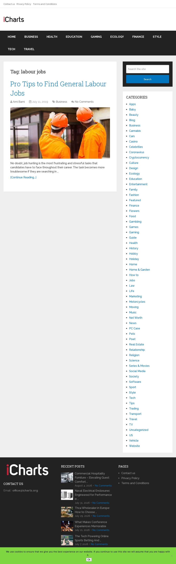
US (131, 435)
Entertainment (138, 184)
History (133, 248)
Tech (11, 49)
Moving (134, 307)
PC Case (134, 328)
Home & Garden (139, 269)
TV (131, 424)
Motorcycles (137, 301)
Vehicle (134, 440)
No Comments (84, 101)
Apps (132, 104)
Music (132, 312)
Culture (133, 163)
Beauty (133, 114)
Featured (135, 200)
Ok (88, 559)
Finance (138, 36)
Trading (134, 408)
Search (147, 79)
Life (131, 291)
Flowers (134, 211)
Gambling (135, 221)
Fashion (134, 195)
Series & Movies (139, 365)
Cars (132, 136)
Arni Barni (19, 101)
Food (132, 216)
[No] (171, 555)
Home (12, 36)
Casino (133, 141)
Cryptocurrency (139, 157)
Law (132, 285)
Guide (133, 237)
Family (133, 189)
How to (134, 275)
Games (133, 227)
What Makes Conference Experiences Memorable (91, 524)
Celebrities (136, 146)
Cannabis (135, 130)
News (132, 323)
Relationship (137, 349)
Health (52, 36)
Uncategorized (138, 430)
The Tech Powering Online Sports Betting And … (92, 538)
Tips (132, 403)
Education (74, 36)
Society (134, 376)
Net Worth (135, 317)
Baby (132, 109)
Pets (132, 333)
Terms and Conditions (45, 4)
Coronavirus (136, 152)
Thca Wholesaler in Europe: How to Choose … (92, 510)
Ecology (117, 36)
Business (31, 36)
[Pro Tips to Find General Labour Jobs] (60, 133)
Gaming (96, 36)
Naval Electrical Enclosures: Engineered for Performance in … (93, 495)
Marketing (135, 296)
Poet (132, 339)
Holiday (134, 259)
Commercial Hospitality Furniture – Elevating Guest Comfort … (92, 477)
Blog (132, 120)
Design (133, 168)
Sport (132, 387)
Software (135, 381)
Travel (29, 49)
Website (134, 446)
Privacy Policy (23, 4)
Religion (134, 355)
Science (134, 360)
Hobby (133, 253)
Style (157, 36)
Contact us (9, 4)
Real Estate (136, 344)
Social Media (137, 371)
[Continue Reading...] (23, 177)
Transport (135, 414)
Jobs (132, 280)
